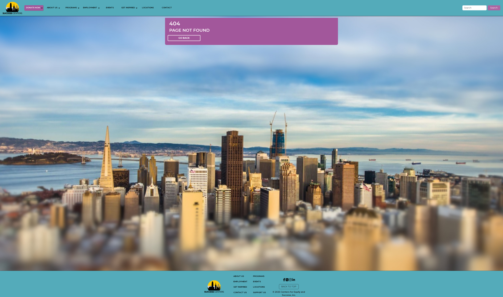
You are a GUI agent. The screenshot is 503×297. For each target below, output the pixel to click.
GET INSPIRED (128, 7)
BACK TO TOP (288, 286)
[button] (42, 8)
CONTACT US (240, 292)
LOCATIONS (148, 7)
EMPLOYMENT (90, 7)
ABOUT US (52, 7)
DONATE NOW (33, 7)
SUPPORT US (259, 292)
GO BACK (184, 38)
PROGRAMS (71, 7)
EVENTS (110, 7)
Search (494, 8)
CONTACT (167, 7)
